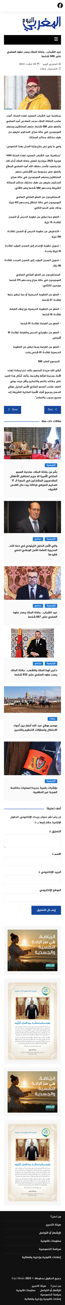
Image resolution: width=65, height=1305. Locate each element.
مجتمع (38, 539)
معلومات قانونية (50, 1241)
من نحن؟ (55, 1217)
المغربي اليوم (50, 64)
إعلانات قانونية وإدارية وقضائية (41, 1257)
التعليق (55, 831)
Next (15, 409)
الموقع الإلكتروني (50, 890)
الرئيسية (53, 69)
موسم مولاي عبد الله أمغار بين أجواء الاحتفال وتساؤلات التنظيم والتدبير (35, 728)
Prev (50, 409)
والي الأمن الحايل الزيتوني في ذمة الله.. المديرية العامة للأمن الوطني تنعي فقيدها (32, 550)
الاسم (56, 854)
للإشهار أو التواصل (50, 1233)
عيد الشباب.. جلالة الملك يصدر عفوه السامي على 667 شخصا (35, 614)
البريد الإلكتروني (49, 872)
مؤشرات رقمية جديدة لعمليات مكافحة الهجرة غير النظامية (33, 790)
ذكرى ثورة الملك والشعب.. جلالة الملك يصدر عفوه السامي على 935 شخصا (34, 672)
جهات (43, 69)
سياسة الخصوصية (50, 1249)
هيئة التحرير (53, 1225)
